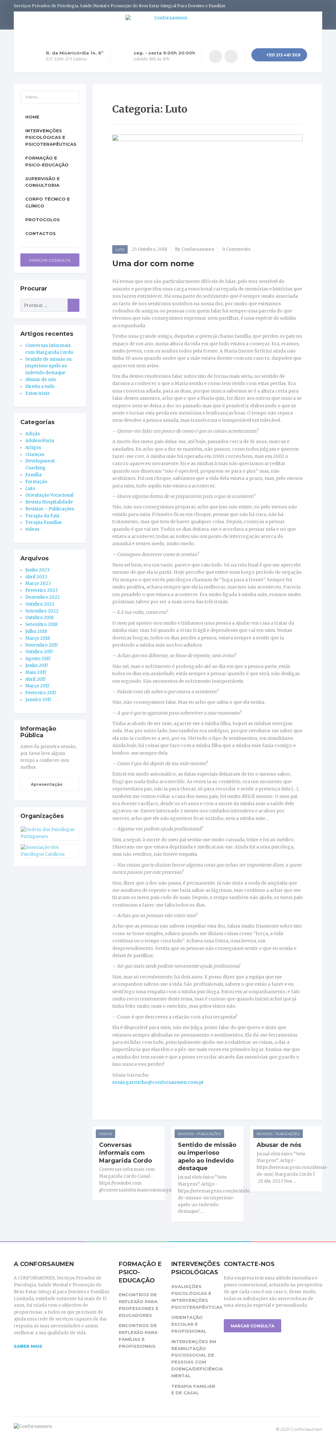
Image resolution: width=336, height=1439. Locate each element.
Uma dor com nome (153, 263)
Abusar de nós (279, 1145)
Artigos (33, 447)
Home (32, 116)
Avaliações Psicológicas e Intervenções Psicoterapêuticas (194, 1296)
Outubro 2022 (39, 604)
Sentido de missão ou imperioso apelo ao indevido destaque (207, 1156)
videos (105, 1134)
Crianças (34, 454)
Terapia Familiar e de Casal (193, 1390)
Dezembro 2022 (42, 597)
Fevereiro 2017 (40, 693)
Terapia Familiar (43, 522)
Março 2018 (37, 638)
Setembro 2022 (41, 611)
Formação (36, 481)
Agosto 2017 (38, 658)
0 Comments (236, 249)
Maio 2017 (35, 672)
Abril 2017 (35, 679)
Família (33, 475)
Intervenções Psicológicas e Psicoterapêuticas (50, 137)
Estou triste (37, 393)
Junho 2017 (36, 665)
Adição (32, 434)
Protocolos (42, 219)
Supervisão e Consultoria (42, 182)
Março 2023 (38, 583)
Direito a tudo (39, 386)
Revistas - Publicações (199, 1134)
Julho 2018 (36, 631)
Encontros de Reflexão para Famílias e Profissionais (138, 1335)
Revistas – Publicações (49, 509)
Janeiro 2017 (38, 699)
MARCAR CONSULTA (252, 1325)
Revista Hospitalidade (49, 502)
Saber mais (28, 1346)
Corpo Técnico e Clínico (47, 202)
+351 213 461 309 (282, 55)
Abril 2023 (36, 577)
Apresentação (46, 784)
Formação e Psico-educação (47, 161)
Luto (120, 249)
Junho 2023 (37, 570)
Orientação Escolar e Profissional (188, 1324)
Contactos (40, 233)
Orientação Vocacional (49, 495)
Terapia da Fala (42, 516)
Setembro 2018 (41, 624)
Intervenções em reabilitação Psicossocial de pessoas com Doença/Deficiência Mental (194, 1358)
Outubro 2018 (39, 617)
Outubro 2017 (39, 652)
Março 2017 (37, 686)
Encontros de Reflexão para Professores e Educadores (138, 1305)
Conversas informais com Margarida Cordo (125, 1152)
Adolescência (39, 440)
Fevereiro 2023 (41, 590)
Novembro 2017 (41, 645)
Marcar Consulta (50, 260)
